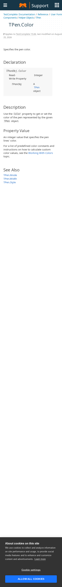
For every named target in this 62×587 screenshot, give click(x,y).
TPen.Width (10, 178)
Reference (43, 14)
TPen (38, 17)
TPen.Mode (10, 175)
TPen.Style (9, 182)
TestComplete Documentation (19, 14)
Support (40, 5)
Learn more (40, 559)
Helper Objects (26, 17)
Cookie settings (31, 570)
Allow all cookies (31, 579)
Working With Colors (40, 153)
